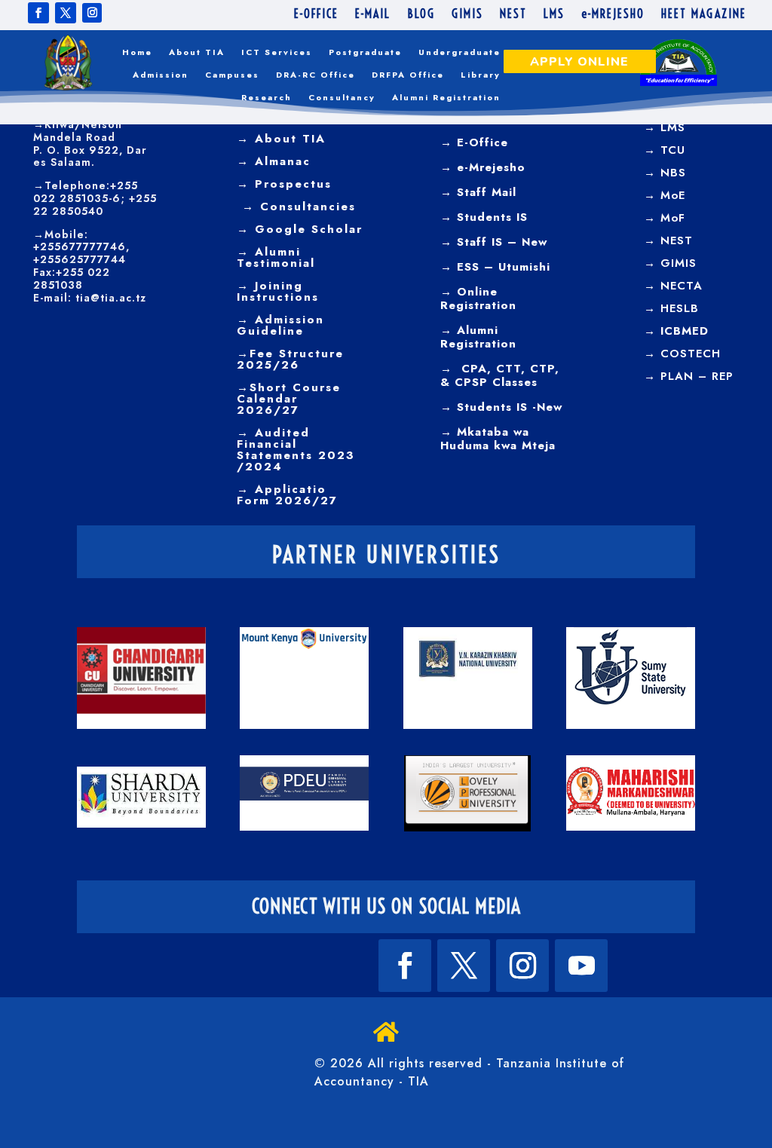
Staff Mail (484, 192)
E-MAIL (373, 14)
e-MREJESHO (613, 14)
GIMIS (467, 14)
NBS (673, 172)
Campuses (232, 75)
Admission (160, 75)
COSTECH (690, 353)
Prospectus (291, 184)
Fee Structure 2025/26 (290, 359)
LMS (554, 14)
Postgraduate (365, 52)
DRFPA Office (408, 75)
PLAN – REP (697, 376)
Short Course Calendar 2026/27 (289, 398)
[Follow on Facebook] (38, 12)
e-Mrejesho (488, 167)
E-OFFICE (316, 14)
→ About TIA (281, 138)
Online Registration (478, 298)
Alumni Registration (446, 97)
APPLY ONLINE (579, 62)
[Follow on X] (65, 12)
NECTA (681, 285)
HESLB (679, 308)
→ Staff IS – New (493, 242)
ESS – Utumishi (503, 267)
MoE (672, 195)
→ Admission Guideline (280, 325)
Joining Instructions (278, 291)
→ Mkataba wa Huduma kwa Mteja (498, 439)
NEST (513, 14)
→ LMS (664, 127)
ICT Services (276, 52)
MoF (672, 218)
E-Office (480, 142)
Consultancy (341, 97)
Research (266, 97)
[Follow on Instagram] (92, 13)
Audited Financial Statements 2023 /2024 (296, 449)
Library (481, 75)
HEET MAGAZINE (703, 14)
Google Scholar (306, 229)
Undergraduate (459, 52)
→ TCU (664, 150)
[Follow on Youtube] (581, 965)
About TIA (197, 52)
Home (137, 52)
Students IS (490, 217)
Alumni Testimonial (276, 257)
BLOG (421, 14)
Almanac (280, 161)
